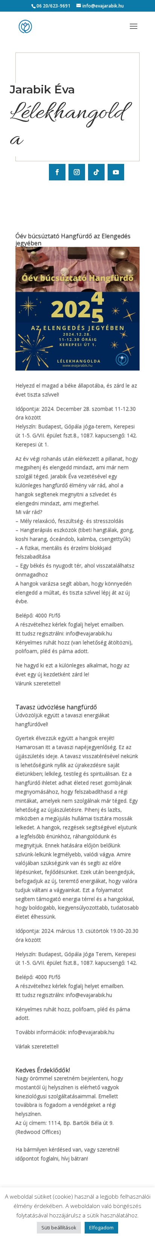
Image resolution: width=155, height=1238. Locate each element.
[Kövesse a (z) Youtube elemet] (116, 172)
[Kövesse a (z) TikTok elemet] (96, 172)
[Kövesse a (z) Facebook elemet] (57, 172)
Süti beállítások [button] (58, 1227)
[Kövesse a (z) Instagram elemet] (76, 172)
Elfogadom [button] (101, 1227)
